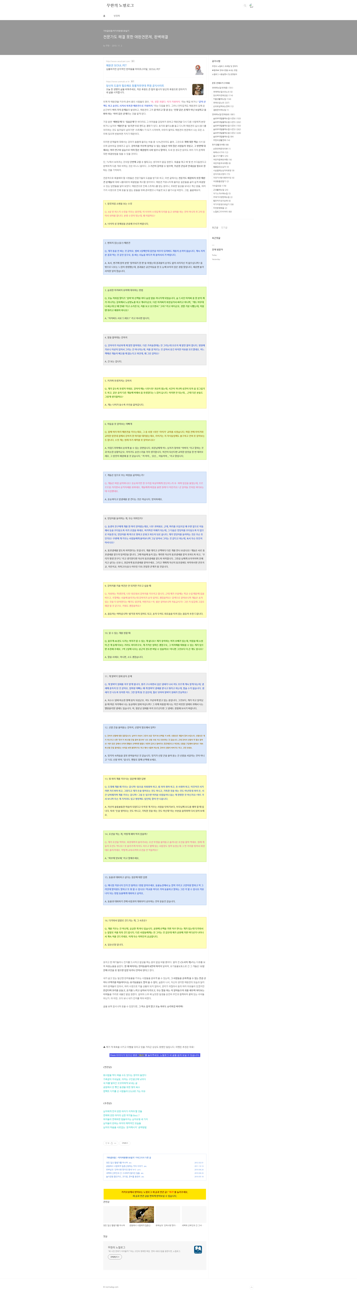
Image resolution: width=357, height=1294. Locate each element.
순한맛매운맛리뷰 (222, 149)
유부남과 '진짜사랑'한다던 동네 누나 (121, 1169)
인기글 (224, 227)
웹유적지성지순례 (222, 201)
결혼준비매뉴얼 (221, 110)
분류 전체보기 (221, 83)
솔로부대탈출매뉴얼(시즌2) (227, 133)
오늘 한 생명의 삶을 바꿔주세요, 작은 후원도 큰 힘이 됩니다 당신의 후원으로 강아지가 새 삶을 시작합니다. (146, 91)
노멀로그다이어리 (222, 211)
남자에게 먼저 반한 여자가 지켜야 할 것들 (122, 1111)
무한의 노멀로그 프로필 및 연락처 (225, 66)
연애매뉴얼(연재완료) (223, 114)
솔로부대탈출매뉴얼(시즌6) (227, 118)
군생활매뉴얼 (220, 190)
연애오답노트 (221, 103)
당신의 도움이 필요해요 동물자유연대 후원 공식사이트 (135, 85)
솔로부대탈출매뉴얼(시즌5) (227, 122)
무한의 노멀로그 (120, 5)
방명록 (117, 16)
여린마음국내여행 (222, 163)
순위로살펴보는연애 (223, 106)
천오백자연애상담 (223, 95)
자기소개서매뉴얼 (222, 193)
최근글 (215, 227)
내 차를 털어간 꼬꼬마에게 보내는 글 (120, 1083)
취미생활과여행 (220, 145)
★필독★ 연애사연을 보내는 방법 (224, 70)
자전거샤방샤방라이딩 (223, 178)
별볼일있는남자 (221, 167)
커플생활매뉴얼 (222, 99)
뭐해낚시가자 (220, 152)
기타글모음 (111, 1157)
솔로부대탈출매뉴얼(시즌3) (227, 129)
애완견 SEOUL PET (116, 65)
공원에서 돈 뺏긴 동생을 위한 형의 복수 (121, 1087)
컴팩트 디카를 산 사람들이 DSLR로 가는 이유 (124, 1091)
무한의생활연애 (221, 140)
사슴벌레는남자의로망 (223, 170)
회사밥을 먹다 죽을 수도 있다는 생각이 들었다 (124, 1075)
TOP (251, 1287)
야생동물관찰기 (221, 181)
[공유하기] (112, 1143)
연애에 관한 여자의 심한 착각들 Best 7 (121, 1115)
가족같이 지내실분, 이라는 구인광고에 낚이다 (124, 1079)
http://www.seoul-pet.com (118, 61)
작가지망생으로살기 (126, 1157)
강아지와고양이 (221, 174)
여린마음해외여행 (222, 159)
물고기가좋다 (220, 156)
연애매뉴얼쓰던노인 (223, 92)
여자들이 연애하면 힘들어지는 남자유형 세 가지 (125, 1119)
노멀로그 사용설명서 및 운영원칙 (224, 74)
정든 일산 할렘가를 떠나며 (117, 1162)
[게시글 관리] (115, 1143)
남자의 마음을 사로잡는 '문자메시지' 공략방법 (125, 1127)
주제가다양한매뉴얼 (223, 197)
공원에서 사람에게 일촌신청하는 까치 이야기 (124, 1166)
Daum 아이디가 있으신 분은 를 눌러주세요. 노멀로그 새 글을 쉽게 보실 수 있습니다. (155, 1055)
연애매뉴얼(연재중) (222, 88)
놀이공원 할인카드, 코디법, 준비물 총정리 (123, 1176)
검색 (245, 5)
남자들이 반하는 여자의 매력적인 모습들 (122, 1123)
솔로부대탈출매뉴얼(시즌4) (227, 126)
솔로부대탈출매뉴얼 (223, 136)
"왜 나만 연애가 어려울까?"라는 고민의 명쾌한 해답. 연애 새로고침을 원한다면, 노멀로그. (144, 1251)
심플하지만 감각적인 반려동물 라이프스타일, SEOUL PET (133, 69)
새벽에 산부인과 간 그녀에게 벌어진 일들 (123, 1173)
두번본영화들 (220, 208)
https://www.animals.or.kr (118, 81)
